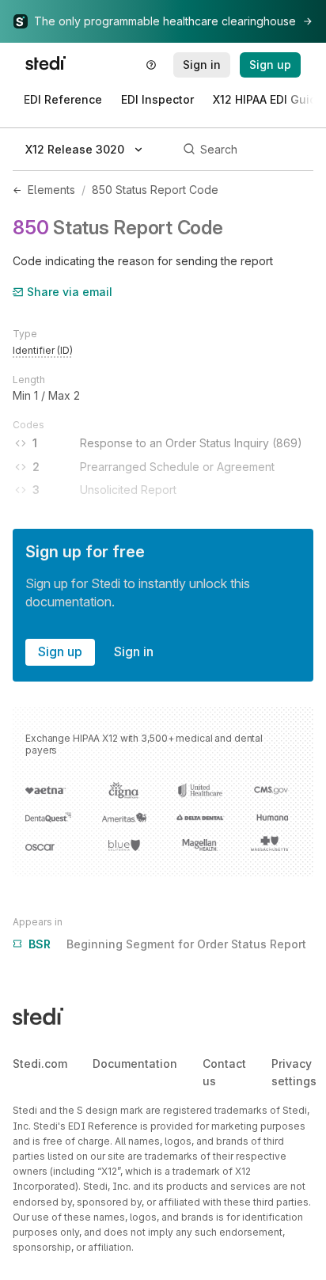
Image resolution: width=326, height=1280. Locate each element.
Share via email (69, 291)
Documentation (135, 1063)
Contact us (224, 1072)
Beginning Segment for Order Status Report (167, 944)
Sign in (134, 651)
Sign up (60, 651)
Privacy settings (294, 1072)
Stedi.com (40, 1063)
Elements (51, 189)
